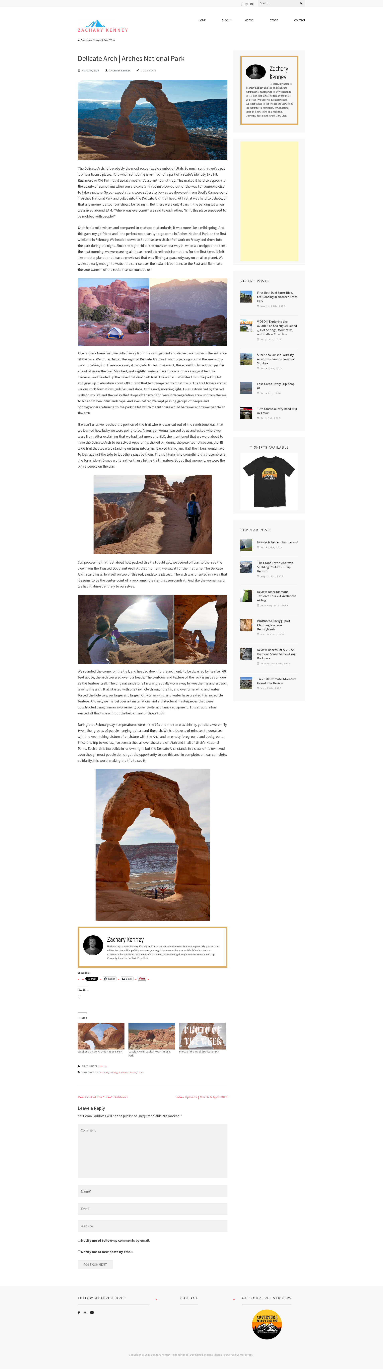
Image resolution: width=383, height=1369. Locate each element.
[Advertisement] (269, 201)
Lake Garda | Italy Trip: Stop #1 (276, 386)
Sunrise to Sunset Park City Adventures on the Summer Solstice (275, 359)
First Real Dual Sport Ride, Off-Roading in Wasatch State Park (277, 297)
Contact (299, 20)
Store (274, 20)
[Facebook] (242, 4)
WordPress (246, 1354)
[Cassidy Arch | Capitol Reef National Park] (151, 1036)
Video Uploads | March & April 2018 (201, 1097)
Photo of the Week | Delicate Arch (199, 1051)
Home (202, 20)
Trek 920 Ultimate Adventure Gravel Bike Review (276, 681)
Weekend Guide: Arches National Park (100, 1051)
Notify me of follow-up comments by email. (115, 1240)
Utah (141, 1072)
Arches (104, 1072)
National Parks (127, 1072)
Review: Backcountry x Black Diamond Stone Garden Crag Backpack (276, 654)
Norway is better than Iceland (277, 542)
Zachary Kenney (103, 30)
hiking (113, 1072)
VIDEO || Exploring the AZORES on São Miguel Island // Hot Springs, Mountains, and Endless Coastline (277, 327)
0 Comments (149, 70)
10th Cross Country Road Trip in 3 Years (277, 411)
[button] (114, 312)
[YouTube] (252, 4)
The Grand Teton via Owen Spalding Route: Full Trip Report (275, 567)
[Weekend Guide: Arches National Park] (101, 1036)
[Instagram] (246, 4)
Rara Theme (214, 1354)
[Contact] (189, 1324)
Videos (249, 20)
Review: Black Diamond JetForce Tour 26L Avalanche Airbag (276, 596)
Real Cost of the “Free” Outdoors (103, 1097)
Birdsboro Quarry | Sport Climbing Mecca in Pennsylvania (273, 625)
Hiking (103, 1066)
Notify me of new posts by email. (107, 1251)
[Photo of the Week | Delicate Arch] (202, 1036)
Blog (225, 20)
